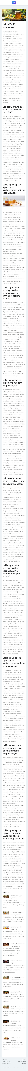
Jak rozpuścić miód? (16, 992)
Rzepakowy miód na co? (17, 977)
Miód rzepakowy (15, 1006)
